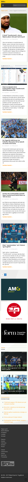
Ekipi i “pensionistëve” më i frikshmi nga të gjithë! (14, 246)
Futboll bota (14, 39)
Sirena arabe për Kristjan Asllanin (13, 417)
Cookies (3, 434)
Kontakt (3, 436)
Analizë (3, 441)
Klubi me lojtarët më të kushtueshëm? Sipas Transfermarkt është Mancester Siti (13, 88)
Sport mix (3, 455)
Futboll (3, 450)
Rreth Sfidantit (5, 431)
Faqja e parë (4, 10)
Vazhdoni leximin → (8, 58)
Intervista (3, 443)
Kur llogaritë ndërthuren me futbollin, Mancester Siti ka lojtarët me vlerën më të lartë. (13, 142)
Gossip (3, 453)
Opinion (3, 439)
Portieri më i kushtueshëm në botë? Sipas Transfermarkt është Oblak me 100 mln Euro (14, 195)
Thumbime (4, 457)
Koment (3, 445)
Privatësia (3, 432)
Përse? (3, 446)
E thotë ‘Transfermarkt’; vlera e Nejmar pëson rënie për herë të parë (14, 36)
